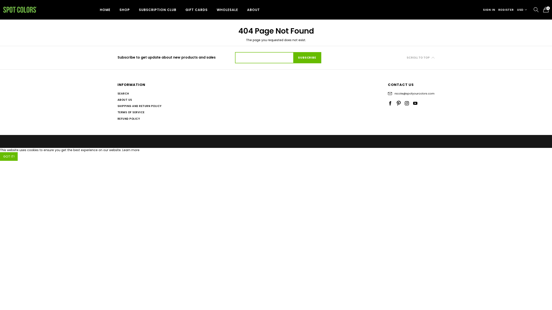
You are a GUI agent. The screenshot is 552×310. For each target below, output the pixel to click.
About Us (125, 100)
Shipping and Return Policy (140, 106)
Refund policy (129, 119)
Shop (124, 10)
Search (123, 93)
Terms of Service (131, 112)
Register (506, 10)
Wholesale (227, 10)
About (253, 10)
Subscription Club (157, 10)
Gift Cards (196, 10)
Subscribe (307, 58)
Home (105, 10)
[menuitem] (105, 9)
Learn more (131, 150)
